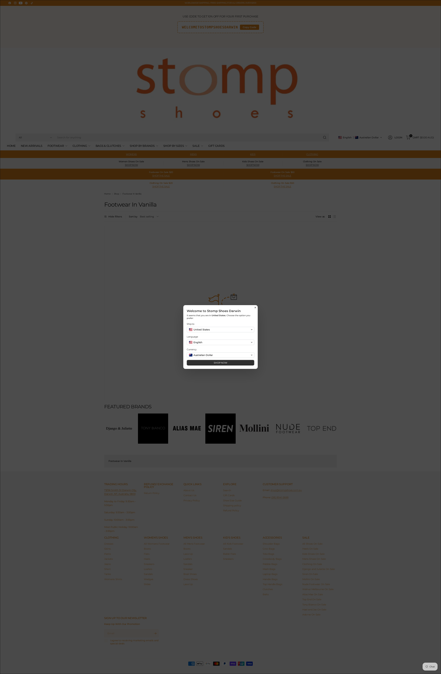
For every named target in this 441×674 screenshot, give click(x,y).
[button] (220, 329)
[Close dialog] (255, 307)
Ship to (190, 324)
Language (192, 336)
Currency (191, 349)
